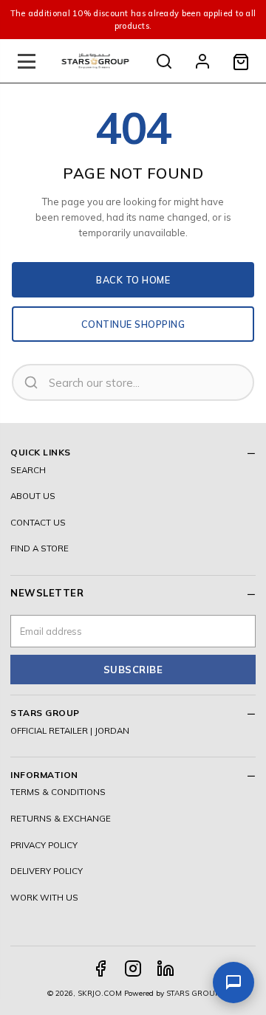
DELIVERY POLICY (46, 870)
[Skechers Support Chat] (233, 982)
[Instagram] (133, 968)
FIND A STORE (39, 548)
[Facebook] (100, 968)
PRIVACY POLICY (44, 844)
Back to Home (133, 280)
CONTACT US (38, 522)
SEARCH (28, 469)
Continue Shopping (133, 324)
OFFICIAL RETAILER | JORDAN (69, 730)
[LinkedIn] (165, 968)
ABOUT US (32, 495)
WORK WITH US (44, 897)
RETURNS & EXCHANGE (60, 818)
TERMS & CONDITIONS (58, 791)
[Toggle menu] (26, 61)
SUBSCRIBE (133, 669)
